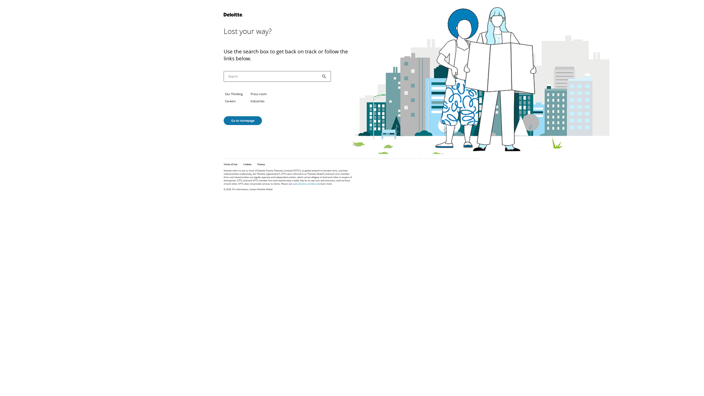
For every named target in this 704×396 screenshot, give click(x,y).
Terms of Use (230, 164)
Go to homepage (242, 121)
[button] (324, 76)
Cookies (247, 164)
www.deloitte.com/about (305, 183)
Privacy (261, 164)
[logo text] (233, 14)
